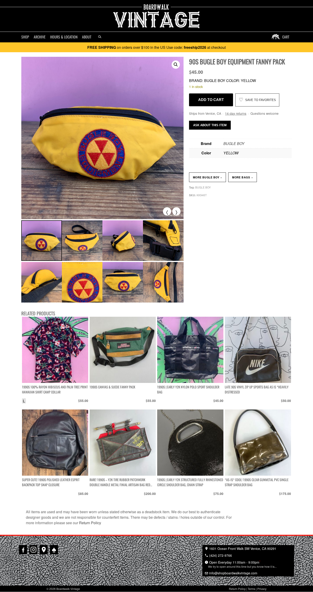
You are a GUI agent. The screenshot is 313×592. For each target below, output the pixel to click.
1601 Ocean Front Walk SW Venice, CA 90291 (242, 548)
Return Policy (90, 522)
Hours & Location (63, 37)
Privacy (261, 589)
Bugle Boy (203, 187)
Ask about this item (210, 125)
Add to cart (211, 100)
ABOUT (86, 37)
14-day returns (235, 113)
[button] (176, 64)
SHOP (25, 37)
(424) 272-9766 (220, 555)
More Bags (242, 177)
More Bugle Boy (207, 177)
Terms (251, 589)
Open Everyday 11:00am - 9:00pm (242, 564)
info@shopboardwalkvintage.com (232, 573)
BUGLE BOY (233, 143)
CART (285, 37)
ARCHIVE (40, 37)
